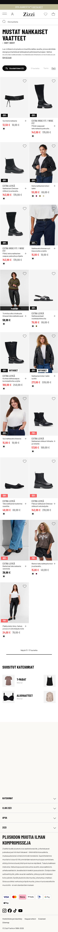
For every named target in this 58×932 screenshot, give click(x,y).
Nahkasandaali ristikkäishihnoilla (39, 317)
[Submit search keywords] (4, 21)
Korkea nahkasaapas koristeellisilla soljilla (11, 379)
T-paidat (21, 681)
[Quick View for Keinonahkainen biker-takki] (54, 186)
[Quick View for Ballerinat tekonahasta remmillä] (25, 566)
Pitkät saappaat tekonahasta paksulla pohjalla (40, 127)
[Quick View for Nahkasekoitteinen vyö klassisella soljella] (54, 248)
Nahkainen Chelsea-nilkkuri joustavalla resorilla (11, 189)
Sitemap (5, 922)
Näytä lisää (6, 57)
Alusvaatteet (21, 697)
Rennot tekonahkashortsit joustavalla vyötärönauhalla (42, 564)
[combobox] (29, 22)
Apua (4, 817)
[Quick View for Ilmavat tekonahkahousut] (25, 316)
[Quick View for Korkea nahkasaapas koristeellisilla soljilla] (25, 378)
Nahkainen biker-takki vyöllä (40, 377)
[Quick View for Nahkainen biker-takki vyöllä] (54, 376)
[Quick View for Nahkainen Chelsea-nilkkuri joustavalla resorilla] (25, 188)
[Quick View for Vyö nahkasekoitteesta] (25, 438)
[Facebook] (10, 910)
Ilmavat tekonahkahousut (13, 316)
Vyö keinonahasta (10, 120)
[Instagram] (4, 910)
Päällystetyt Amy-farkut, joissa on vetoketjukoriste (13, 627)
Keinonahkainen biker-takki (41, 187)
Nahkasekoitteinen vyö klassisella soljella (41, 249)
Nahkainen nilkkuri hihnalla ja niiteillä (42, 442)
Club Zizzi (7, 808)
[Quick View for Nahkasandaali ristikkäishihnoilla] (54, 316)
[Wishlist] (24, 81)
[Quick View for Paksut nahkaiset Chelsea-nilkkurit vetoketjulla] (54, 503)
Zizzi (4, 827)
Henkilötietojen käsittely (12, 918)
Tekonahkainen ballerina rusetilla (12, 504)
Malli (54, 68)
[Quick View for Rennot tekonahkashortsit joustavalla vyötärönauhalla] (54, 563)
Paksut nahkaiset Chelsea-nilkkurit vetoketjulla (42, 504)
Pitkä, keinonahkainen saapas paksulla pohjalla (13, 254)
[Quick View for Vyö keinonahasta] (25, 121)
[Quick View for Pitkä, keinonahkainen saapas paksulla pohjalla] (25, 253)
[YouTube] (20, 910)
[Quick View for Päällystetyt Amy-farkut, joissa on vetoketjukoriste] (25, 626)
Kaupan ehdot (30, 918)
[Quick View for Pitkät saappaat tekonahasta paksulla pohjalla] (54, 126)
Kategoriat (7, 798)
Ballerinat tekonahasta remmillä (12, 567)
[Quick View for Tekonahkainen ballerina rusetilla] (25, 503)
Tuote (46, 68)
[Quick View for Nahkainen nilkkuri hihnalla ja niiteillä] (54, 441)
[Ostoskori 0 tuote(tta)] (53, 14)
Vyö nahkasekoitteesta (12, 438)
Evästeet (42, 918)
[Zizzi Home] (29, 13)
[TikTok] (15, 910)
